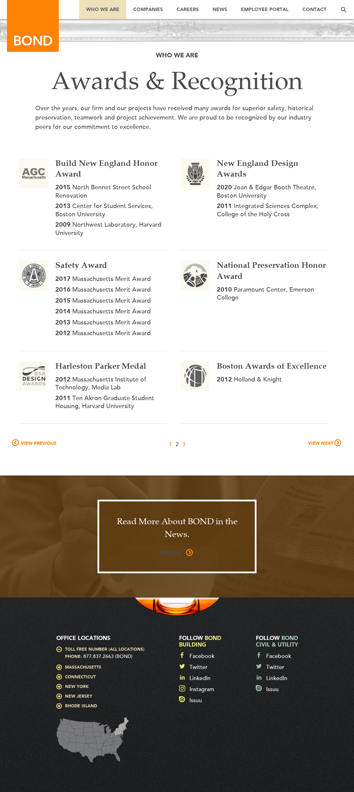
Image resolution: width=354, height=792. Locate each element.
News (220, 9)
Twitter (198, 667)
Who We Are (102, 9)
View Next (320, 443)
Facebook (201, 656)
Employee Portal (265, 9)
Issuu (195, 700)
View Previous (38, 443)
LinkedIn (200, 678)
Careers (188, 9)
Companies (148, 9)
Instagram (201, 689)
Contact (314, 9)
